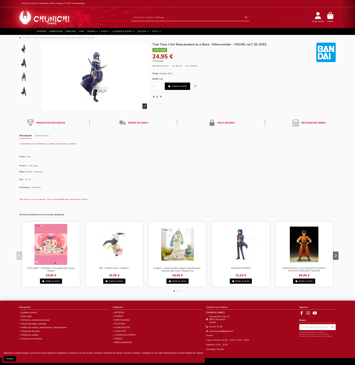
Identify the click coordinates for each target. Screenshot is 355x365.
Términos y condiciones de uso (35, 320)
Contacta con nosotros (31, 338)
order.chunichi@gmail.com (221, 331)
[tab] (42, 136)
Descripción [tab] (25, 135)
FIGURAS (118, 316)
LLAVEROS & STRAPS (124, 335)
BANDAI (194, 66)
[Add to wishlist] (195, 86)
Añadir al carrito (179, 86)
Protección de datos (30, 331)
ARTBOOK (119, 312)
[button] (174, 290)
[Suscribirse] (332, 327)
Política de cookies (30, 335)
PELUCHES (119, 323)
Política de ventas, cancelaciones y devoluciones (44, 327)
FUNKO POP (120, 331)
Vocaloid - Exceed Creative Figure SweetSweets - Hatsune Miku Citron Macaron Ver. (177, 269)
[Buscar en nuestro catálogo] (246, 17)
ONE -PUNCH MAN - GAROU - (114, 268)
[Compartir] (153, 96)
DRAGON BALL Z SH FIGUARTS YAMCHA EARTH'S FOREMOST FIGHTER (304, 269)
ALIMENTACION (122, 327)
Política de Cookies (194, 353)
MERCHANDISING (123, 342)
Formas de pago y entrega (33, 323)
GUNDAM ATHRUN (241, 268)
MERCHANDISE (122, 320)
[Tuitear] (157, 96)
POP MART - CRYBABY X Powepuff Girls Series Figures (51, 269)
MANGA (118, 338)
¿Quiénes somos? (29, 312)
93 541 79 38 (215, 326)
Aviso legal (26, 316)
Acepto (9, 358)
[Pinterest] (161, 96)
